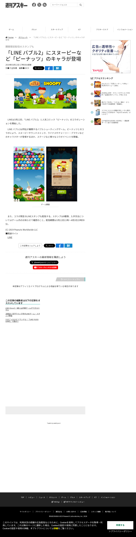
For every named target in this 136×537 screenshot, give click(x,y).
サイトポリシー (25, 511)
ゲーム (11, 29)
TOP (22, 497)
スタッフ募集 (96, 511)
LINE (10, 237)
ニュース (42, 497)
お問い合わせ (71, 511)
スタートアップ (57, 29)
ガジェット (23, 37)
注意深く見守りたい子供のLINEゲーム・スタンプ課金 (22, 315)
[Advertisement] (68, 16)
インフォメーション (108, 497)
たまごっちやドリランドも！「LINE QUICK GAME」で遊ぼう (22, 320)
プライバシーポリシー (43, 511)
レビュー (31, 497)
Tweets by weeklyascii (54, 423)
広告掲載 (83, 511)
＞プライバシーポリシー (120, 531)
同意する (120, 525)
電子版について (110, 511)
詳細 (56, 528)
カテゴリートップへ (71, 279)
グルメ (34, 29)
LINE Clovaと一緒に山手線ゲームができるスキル (22, 309)
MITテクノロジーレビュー (75, 502)
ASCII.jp (57, 502)
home (11, 37)
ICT (79, 29)
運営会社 (59, 511)
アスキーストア (102, 29)
